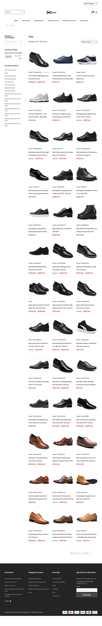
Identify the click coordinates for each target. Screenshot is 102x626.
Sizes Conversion (10, 585)
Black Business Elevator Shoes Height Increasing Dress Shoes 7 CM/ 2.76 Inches (39, 155)
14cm (6, 73)
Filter (8, 56)
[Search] (23, 12)
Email (78, 586)
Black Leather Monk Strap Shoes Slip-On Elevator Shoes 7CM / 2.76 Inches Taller (62, 308)
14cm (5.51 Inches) (10, 76)
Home (16, 20)
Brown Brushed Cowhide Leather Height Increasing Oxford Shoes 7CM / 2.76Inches (62, 461)
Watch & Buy (84, 20)
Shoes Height (39, 20)
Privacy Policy (56, 578)
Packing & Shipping (34, 578)
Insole (30, 592)
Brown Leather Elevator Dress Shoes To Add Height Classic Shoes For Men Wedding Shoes (86, 537)
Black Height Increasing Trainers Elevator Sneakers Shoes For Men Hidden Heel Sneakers (38, 231)
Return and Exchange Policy (37, 582)
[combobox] (13, 43)
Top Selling (26, 20)
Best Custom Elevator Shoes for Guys (15, 590)
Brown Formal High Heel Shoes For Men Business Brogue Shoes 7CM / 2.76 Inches (38, 499)
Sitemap (55, 589)
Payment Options (34, 585)
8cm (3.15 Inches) (10, 91)
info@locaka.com (81, 583)
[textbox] (13, 42)
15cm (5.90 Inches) (10, 79)
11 (87, 553)
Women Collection (69, 20)
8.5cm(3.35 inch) (10, 88)
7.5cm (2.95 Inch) (10, 85)
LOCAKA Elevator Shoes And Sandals (13, 595)
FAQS (54, 585)
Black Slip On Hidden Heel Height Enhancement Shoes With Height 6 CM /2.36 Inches (86, 385)
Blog (53, 592)
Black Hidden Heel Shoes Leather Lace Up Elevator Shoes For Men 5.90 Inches (86, 231)
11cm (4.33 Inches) (10, 70)
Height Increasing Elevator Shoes (39, 589)
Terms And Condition (58, 582)
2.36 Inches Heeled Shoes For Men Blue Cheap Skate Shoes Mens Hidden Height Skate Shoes (62, 79)
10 (84, 553)
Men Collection (53, 20)
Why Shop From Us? (11, 582)
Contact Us (55, 596)
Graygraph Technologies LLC (22, 612)
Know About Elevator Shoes (13, 578)
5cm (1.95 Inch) (9, 82)
